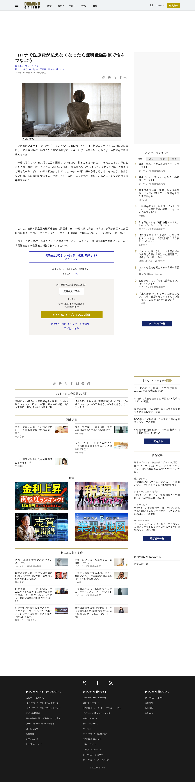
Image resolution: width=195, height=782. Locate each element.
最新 (140, 158)
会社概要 (149, 702)
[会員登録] (173, 5)
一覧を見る (157, 441)
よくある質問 (32, 728)
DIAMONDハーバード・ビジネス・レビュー (103, 707)
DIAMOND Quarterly (92, 739)
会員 (174, 158)
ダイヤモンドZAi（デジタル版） (97, 713)
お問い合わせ (32, 739)
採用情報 (149, 707)
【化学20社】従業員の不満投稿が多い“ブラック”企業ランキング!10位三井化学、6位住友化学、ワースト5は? (101, 404)
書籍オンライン (90, 718)
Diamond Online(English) (94, 697)
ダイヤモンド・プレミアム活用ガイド (43, 707)
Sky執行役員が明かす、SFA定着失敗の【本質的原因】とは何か (157, 431)
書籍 (95, 5)
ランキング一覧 (157, 323)
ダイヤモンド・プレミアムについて (42, 702)
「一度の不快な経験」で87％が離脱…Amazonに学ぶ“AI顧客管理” (157, 389)
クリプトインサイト (92, 749)
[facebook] (97, 684)
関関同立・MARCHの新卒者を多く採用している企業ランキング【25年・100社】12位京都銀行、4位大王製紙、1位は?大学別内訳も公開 (41, 404)
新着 (49, 5)
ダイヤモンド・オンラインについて (43, 691)
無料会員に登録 (71, 291)
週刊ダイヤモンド (91, 702)
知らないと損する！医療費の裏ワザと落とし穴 (43, 69)
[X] (84, 684)
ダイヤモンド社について (157, 691)
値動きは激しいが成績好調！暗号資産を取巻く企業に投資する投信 (157, 410)
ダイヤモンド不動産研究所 (95, 733)
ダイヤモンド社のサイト (95, 691)
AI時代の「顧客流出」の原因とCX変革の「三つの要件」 (157, 400)
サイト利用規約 (33, 713)
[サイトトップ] (32, 5)
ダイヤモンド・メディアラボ (96, 759)
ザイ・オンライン (91, 723)
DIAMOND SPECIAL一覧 (147, 556)
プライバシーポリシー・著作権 (40, 723)
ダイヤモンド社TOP (154, 697)
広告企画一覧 (141, 564)
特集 (84, 5)
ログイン (160, 5)
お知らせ (149, 713)
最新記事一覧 (157, 538)
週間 (162, 158)
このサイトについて (35, 697)
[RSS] (110, 684)
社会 (17, 69)
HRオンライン (89, 744)
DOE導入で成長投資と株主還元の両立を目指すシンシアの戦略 (157, 420)
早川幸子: (27, 65)
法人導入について (34, 744)
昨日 (151, 158)
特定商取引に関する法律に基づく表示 (43, 718)
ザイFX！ (87, 728)
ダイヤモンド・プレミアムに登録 (71, 314)
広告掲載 (30, 733)
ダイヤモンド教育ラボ (93, 754)
